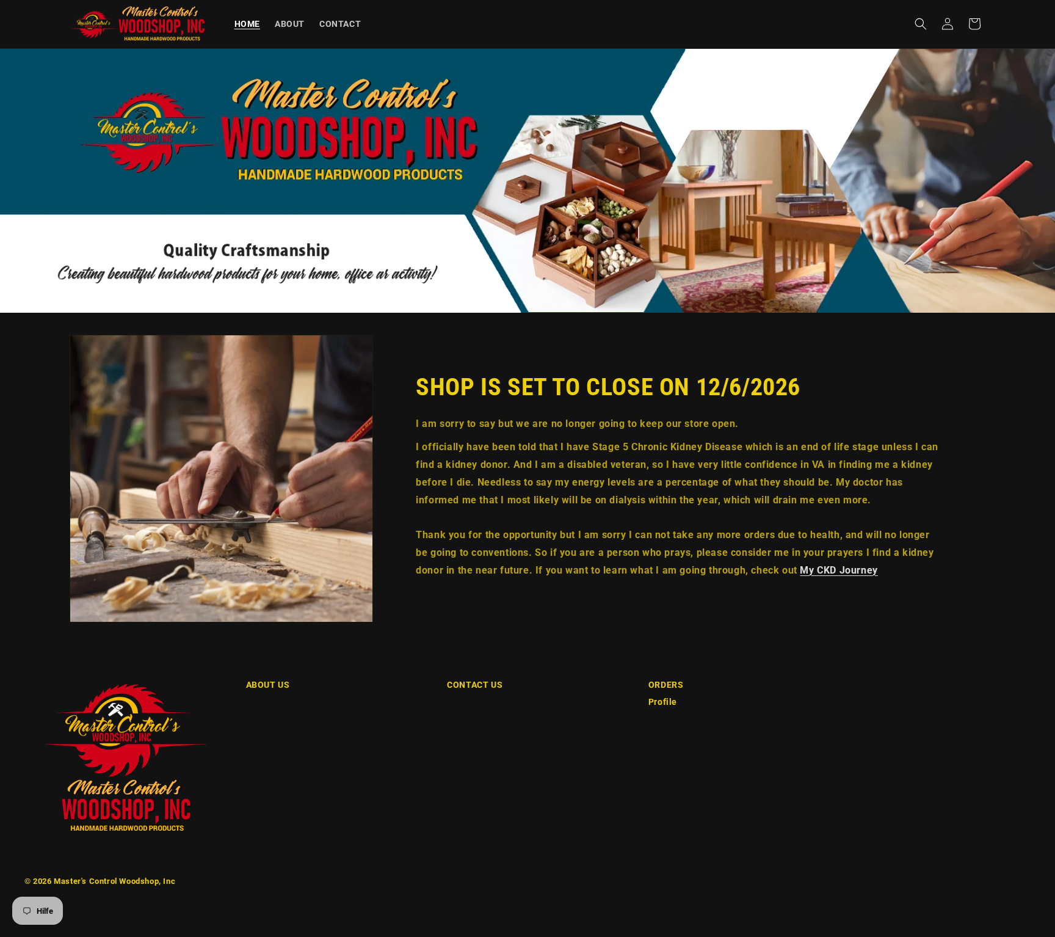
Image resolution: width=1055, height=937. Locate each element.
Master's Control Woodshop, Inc (114, 881)
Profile (662, 702)
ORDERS (666, 685)
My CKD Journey (838, 570)
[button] (920, 23)
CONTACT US (474, 685)
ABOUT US (268, 685)
